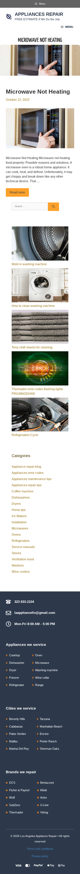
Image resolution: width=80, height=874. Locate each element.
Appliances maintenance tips (31, 479)
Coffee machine (22, 491)
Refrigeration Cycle (25, 435)
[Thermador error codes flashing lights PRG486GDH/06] (40, 369)
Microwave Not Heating (38, 91)
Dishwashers (21, 497)
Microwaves (20, 528)
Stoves (16, 553)
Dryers (16, 503)
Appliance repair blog (26, 466)
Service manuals (23, 547)
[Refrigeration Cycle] (40, 415)
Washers (18, 565)
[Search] (53, 206)
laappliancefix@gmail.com (34, 613)
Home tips (19, 510)
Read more (17, 192)
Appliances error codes (27, 472)
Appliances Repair (39, 14)
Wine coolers (21, 571)
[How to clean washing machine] (40, 286)
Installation (19, 522)
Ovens (16, 534)
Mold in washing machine (29, 264)
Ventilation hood (23, 559)
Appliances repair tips (27, 485)
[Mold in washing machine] (40, 244)
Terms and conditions (40, 848)
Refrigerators (21, 540)
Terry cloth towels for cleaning (32, 347)
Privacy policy (40, 856)
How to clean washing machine (33, 305)
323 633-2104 (24, 602)
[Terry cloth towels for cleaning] (40, 327)
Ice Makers (19, 516)
